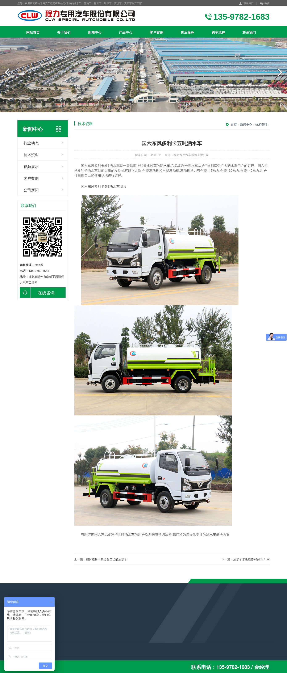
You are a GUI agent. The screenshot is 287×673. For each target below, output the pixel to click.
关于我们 (64, 32)
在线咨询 (46, 292)
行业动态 (31, 142)
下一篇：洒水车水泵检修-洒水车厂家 (245, 559)
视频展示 (31, 166)
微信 (267, 3)
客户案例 (156, 32)
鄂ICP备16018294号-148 (130, 650)
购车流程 (218, 32)
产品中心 (125, 32)
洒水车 (165, 165)
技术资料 (31, 154)
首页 (234, 124)
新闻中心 (94, 32)
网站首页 (33, 32)
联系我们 (249, 3)
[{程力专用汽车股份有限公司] (87, 16)
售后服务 (187, 32)
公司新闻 (31, 189)
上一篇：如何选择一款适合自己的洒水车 (100, 559)
